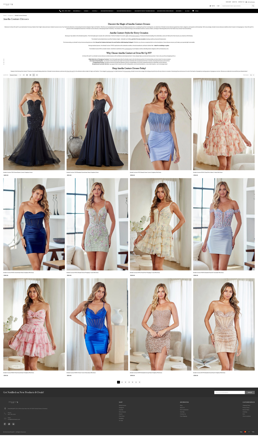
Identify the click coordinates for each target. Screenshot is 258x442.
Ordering (245, 412)
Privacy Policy (246, 407)
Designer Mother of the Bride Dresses (145, 11)
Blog (181, 405)
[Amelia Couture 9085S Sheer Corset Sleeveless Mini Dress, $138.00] (97, 324)
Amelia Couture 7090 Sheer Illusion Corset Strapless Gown (18, 172)
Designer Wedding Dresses (124, 11)
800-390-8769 (12, 414)
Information (184, 402)
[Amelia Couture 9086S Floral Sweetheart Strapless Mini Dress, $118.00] (34, 324)
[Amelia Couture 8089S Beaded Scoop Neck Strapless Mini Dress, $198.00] (160, 324)
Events (120, 414)
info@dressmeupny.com (14, 419)
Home (4, 15)
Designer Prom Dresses (107, 11)
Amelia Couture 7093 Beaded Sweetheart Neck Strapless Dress (83, 172)
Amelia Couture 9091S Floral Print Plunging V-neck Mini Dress (145, 272)
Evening (86, 11)
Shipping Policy (246, 405)
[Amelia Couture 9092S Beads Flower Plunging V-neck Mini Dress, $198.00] (97, 224)
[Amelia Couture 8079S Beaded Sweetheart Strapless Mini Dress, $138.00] (224, 324)
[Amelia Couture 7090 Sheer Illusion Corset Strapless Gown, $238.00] (34, 124)
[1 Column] (23, 75)
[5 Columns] (37, 75)
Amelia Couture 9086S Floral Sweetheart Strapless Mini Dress (18, 372)
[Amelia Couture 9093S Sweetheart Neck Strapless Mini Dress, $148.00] (34, 224)
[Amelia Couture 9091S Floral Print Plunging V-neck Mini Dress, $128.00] (160, 224)
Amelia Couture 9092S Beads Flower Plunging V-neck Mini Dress (82, 272)
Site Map (182, 412)
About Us (234, 1)
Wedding (121, 418)
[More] (97, 11)
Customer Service (249, 402)
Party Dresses (122, 412)
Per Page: (246, 75)
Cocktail (94, 11)
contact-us (241, 1)
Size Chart (228, 1)
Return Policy (246, 409)
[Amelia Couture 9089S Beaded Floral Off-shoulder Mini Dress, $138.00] (224, 224)
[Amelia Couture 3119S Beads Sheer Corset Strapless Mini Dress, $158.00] (160, 124)
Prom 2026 (121, 416)
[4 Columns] (33, 75)
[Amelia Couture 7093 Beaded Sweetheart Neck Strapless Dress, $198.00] (97, 124)
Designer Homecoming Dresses (165, 11)
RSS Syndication (184, 409)
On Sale (121, 420)
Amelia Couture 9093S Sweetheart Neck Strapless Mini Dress (18, 272)
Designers (178, 11)
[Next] (139, 382)
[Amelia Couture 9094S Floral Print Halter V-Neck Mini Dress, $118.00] (224, 124)
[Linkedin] (13, 424)
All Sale (187, 11)
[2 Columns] (27, 75)
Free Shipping (183, 416)
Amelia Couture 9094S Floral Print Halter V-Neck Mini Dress (207, 172)
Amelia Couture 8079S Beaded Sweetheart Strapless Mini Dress (209, 372)
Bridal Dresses (122, 405)
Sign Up (250, 392)
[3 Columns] (30, 75)
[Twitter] (9, 424)
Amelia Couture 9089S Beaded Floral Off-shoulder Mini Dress (208, 272)
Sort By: (5, 75)
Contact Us (183, 414)
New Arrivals (76, 11)
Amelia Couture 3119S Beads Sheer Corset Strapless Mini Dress (145, 172)
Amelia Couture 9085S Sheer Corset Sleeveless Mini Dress (81, 372)
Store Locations (247, 416)
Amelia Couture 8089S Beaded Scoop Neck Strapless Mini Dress (146, 372)
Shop (120, 402)
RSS (244, 414)
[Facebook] (4, 424)
